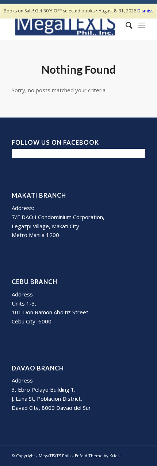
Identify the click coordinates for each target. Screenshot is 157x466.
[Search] (125, 25)
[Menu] (141, 25)
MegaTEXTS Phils (55, 455)
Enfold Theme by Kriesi (97, 455)
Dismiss (145, 11)
